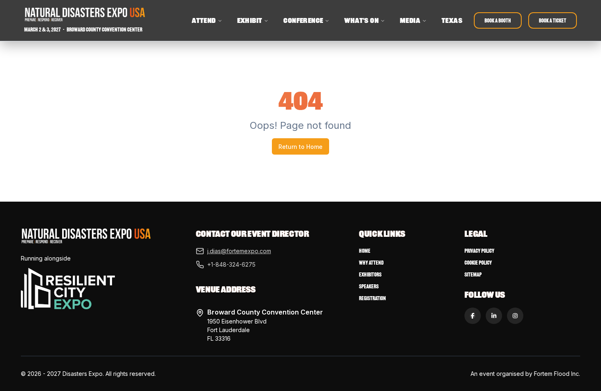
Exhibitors (370, 274)
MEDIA (410, 20)
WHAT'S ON (361, 20)
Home (364, 250)
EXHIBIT (249, 20)
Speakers (369, 286)
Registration (372, 298)
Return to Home (300, 146)
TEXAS (452, 20)
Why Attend (371, 262)
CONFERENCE (303, 20)
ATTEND (203, 20)
